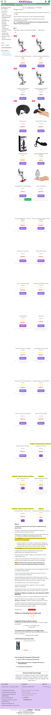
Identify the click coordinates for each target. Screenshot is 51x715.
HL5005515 (23, 123)
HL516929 (41, 318)
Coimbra (25, 677)
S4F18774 (41, 512)
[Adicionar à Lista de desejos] (21, 55)
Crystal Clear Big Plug (41, 186)
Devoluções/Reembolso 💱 (9, 692)
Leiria (45, 677)
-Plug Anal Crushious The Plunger (22, 348)
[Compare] (23, 55)
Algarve (35, 677)
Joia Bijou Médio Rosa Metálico (41, 478)
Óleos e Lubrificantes (5, 27)
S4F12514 (41, 253)
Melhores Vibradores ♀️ (8, 703)
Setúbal (31, 678)
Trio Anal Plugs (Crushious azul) (41, 348)
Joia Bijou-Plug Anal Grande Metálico (40, 381)
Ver (41, 455)
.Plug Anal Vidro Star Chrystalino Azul (22, 381)
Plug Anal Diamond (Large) (23, 446)
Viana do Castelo (40, 678)
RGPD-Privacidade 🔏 (7, 698)
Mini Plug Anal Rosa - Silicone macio (23, 511)
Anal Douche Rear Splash (41, 413)
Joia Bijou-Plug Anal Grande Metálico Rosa (22, 57)
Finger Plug (40, 316)
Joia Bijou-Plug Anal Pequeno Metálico (41, 511)
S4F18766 (41, 480)
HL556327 (23, 253)
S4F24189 (41, 156)
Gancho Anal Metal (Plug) (23, 283)
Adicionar (22, 66)
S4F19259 (41, 448)
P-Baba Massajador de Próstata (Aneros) (41, 154)
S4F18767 (23, 58)
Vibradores (5, 11)
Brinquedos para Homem (6, 18)
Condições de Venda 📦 (8, 690)
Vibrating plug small (22, 153)
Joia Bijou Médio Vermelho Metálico (23, 186)
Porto (22, 675)
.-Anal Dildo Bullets (23, 316)
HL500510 (41, 123)
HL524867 (41, 416)
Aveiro (38, 675)
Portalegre (18, 678)
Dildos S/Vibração (6, 16)
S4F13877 (23, 382)
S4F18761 (23, 350)
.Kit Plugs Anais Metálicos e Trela (41, 283)
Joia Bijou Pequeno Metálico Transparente (41, 89)
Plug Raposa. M (22, 121)
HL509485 (23, 317)
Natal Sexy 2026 (6, 36)
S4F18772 (23, 188)
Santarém (25, 678)
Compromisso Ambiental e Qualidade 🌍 (9, 695)
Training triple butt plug (41, 121)
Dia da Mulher (5, 35)
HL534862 (23, 285)
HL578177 (23, 155)
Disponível (6, 53)
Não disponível (7, 55)
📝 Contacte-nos (26, 699)
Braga (46, 675)
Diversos (4, 31)
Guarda (41, 677)
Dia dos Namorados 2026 (6, 38)
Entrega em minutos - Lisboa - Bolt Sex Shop (10, 700)
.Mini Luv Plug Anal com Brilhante (22, 413)
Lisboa (18, 675)
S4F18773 (41, 382)
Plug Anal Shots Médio (41, 251)
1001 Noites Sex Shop (27, 711)
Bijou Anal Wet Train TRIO (23, 478)
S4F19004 (41, 221)
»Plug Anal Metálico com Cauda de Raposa (23, 219)
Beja (42, 675)
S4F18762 (41, 92)
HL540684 (23, 416)
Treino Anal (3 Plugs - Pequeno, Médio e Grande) (41, 219)
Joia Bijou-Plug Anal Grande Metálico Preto (40, 57)
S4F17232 (23, 221)
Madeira (27, 675)
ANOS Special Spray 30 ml (29, 641)
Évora (30, 677)
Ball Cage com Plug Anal (22, 251)
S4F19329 (23, 480)
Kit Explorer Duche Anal (41, 446)
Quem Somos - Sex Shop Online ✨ (10, 687)
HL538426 (41, 285)
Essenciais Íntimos (6, 30)
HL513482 (41, 188)
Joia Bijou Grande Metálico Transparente (23, 89)
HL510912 (23, 448)
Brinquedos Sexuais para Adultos (6, 8)
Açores (33, 675)
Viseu (33, 680)
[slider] (1, 48)
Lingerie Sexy (5, 33)
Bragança (19, 677)
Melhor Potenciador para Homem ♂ (10, 706)
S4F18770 (41, 58)
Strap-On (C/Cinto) (4, 13)
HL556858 (23, 513)
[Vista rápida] (25, 55)
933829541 (26, 697)
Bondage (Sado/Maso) (5, 24)
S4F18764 (23, 92)
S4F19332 (41, 350)
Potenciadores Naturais (5, 21)
